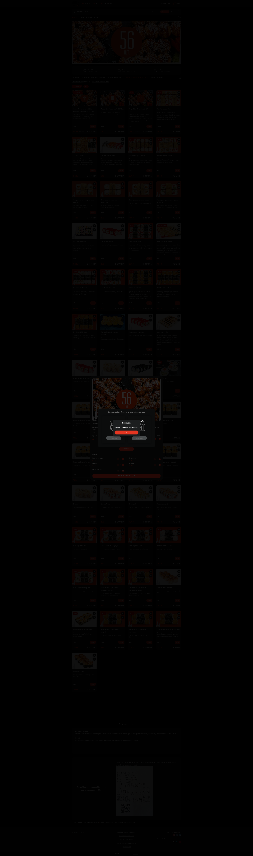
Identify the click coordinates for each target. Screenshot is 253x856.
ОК (126, 432)
